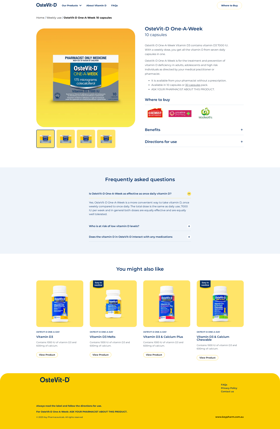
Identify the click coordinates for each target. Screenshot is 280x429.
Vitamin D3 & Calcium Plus (163, 337)
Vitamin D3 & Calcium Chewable (213, 338)
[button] (194, 131)
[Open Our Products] (80, 5)
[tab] (45, 139)
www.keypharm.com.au (229, 416)
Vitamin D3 (44, 337)
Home (40, 17)
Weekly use (54, 17)
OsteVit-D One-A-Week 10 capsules (88, 17)
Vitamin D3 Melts (102, 337)
